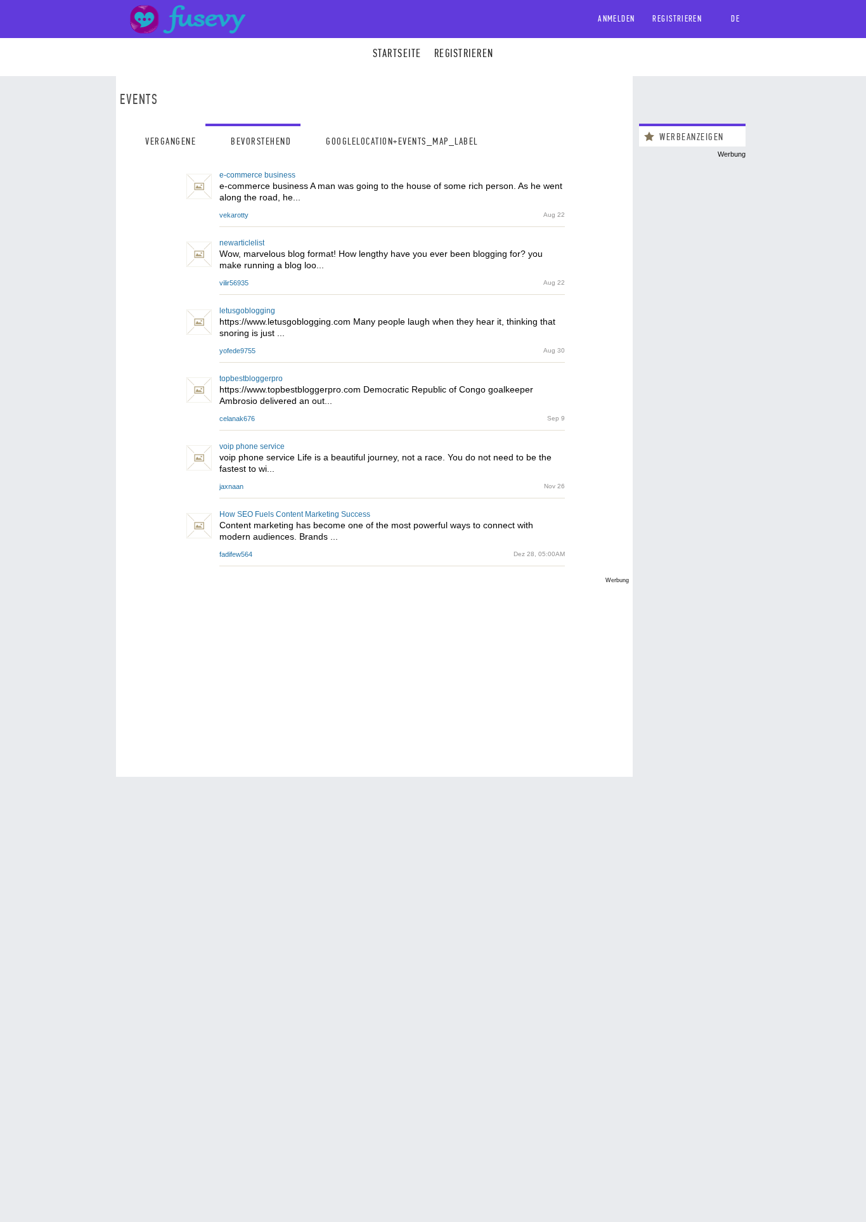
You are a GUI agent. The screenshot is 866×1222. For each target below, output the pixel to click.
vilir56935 (234, 283)
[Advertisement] (374, 672)
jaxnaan (231, 486)
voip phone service (252, 446)
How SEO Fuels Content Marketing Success (294, 514)
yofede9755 (237, 350)
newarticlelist (241, 242)
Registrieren (677, 18)
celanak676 (237, 418)
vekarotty (234, 215)
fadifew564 (235, 554)
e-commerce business (257, 175)
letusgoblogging (247, 310)
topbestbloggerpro (251, 378)
